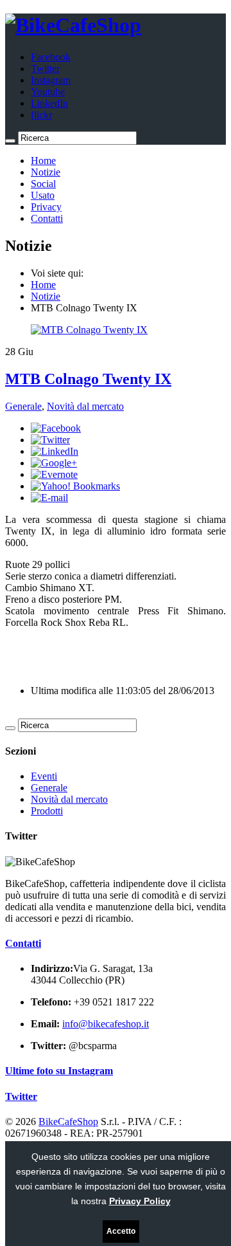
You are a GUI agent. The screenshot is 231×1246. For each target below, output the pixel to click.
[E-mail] (49, 497)
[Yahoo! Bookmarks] (75, 486)
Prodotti (47, 810)
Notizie (45, 172)
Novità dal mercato (85, 406)
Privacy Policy (140, 1201)
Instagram (51, 80)
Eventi (44, 776)
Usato (43, 195)
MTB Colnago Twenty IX (88, 379)
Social (43, 183)
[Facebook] (56, 428)
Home (43, 160)
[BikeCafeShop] (73, 25)
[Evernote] (54, 474)
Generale (23, 406)
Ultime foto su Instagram (59, 1070)
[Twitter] (50, 439)
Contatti (47, 218)
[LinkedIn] (54, 451)
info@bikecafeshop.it (105, 1023)
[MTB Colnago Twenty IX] (89, 329)
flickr (41, 114)
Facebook (51, 56)
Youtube (48, 91)
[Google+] (54, 462)
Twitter (45, 68)
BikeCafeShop (68, 1121)
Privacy (46, 206)
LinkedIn (49, 103)
